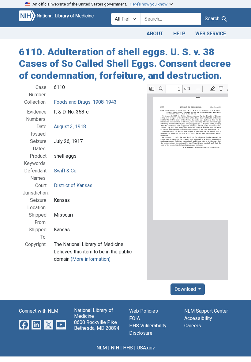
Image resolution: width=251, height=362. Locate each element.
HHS (128, 348)
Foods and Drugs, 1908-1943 (85, 102)
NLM (101, 348)
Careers (192, 326)
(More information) (91, 259)
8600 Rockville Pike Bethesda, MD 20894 (96, 325)
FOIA (134, 318)
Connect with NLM (38, 311)
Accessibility (198, 318)
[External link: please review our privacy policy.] (24, 324)
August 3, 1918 (70, 126)
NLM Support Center (206, 311)
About (155, 34)
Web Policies (143, 311)
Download (185, 289)
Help (179, 34)
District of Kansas (73, 185)
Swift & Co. (65, 171)
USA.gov (146, 348)
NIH (115, 348)
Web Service (210, 34)
